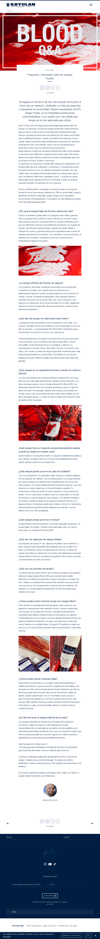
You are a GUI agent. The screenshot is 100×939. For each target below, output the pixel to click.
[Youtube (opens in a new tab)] (50, 864)
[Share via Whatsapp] (58, 87)
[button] (42, 87)
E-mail (52, 884)
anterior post (17, 823)
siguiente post (89, 823)
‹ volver (8, 11)
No (88, 935)
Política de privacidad (33, 926)
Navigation (91, 4)
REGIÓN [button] (9, 837)
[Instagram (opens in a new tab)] (45, 864)
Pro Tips (50, 70)
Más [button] (14, 912)
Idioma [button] (66, 837)
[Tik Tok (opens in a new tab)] (54, 864)
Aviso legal (73, 926)
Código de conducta (49, 926)
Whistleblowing (63, 926)
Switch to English (71, 935)
